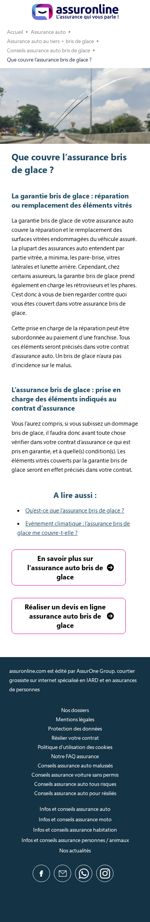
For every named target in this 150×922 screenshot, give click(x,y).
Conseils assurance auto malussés (75, 765)
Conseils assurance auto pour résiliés (75, 793)
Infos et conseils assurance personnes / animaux (75, 840)
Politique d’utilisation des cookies (75, 747)
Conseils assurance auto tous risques (75, 783)
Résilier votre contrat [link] (75, 737)
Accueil (15, 31)
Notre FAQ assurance (75, 756)
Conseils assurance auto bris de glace (48, 50)
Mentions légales (75, 719)
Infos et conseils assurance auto (75, 808)
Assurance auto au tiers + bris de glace (50, 41)
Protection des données (75, 728)
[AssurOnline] (75, 12)
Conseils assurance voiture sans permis (75, 774)
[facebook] (41, 873)
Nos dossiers (75, 710)
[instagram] (104, 873)
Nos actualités (75, 850)
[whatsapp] (83, 873)
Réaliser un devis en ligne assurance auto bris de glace (65, 616)
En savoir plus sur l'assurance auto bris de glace (65, 567)
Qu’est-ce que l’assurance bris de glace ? (74, 510)
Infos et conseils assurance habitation (75, 829)
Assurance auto (48, 31)
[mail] (62, 873)
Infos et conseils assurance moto (75, 819)
